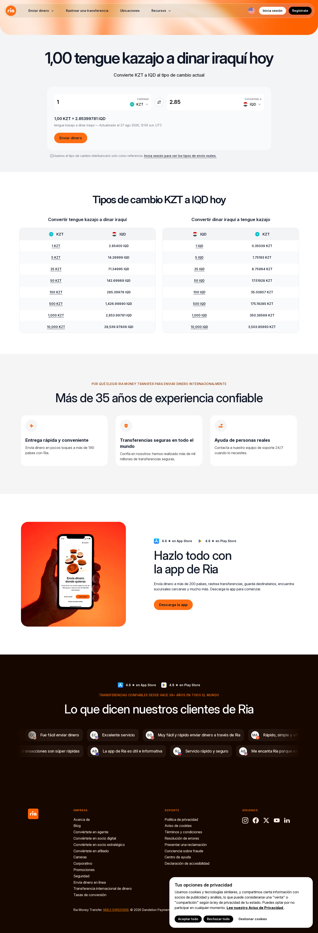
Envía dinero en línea (89, 882)
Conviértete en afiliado (91, 851)
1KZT (56, 246)
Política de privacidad (181, 819)
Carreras (80, 857)
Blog (77, 825)
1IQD (199, 246)
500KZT (56, 304)
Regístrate (300, 10)
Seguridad (81, 876)
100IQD (199, 292)
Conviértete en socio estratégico (99, 844)
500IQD (199, 304)
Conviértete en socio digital (94, 838)
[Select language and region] (251, 11)
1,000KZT (56, 315)
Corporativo (82, 863)
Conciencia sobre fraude (184, 851)
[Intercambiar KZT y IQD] (159, 102)
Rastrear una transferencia (87, 10)
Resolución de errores (182, 838)
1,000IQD (199, 315)
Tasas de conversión (89, 895)
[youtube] (277, 820)
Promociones (84, 870)
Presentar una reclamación (186, 844)
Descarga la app (173, 604)
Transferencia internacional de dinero (102, 888)
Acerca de (81, 819)
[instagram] (245, 820)
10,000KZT (56, 327)
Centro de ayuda (178, 857)
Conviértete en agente (90, 832)
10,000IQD (199, 327)
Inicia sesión (272, 10)
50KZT (56, 280)
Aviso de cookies (178, 825)
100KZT (56, 292)
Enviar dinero (70, 138)
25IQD (199, 269)
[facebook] (256, 820)
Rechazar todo (218, 919)
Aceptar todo (188, 919)
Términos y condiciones (183, 832)
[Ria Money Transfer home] (11, 10)
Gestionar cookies (252, 919)
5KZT (56, 257)
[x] (266, 820)
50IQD (199, 280)
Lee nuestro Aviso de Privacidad (255, 908)
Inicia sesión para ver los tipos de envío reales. (180, 156)
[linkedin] (287, 820)
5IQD (199, 257)
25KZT (56, 269)
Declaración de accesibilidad (187, 863)
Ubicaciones (130, 10)
